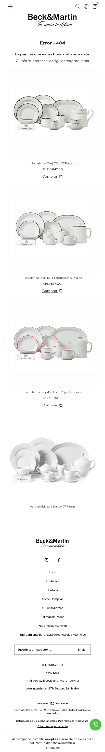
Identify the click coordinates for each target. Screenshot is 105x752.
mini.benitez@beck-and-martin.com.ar (53, 680)
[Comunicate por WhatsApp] (95, 724)
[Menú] (11, 6)
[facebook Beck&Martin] (59, 560)
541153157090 (52, 665)
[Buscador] (77, 6)
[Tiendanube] (53, 704)
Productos (52, 581)
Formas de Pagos (52, 617)
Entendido (53, 747)
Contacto (52, 590)
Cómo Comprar (52, 599)
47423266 (52, 672)
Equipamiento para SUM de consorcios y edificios (52, 634)
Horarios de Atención (52, 625)
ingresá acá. (82, 721)
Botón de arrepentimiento (52, 726)
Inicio (52, 572)
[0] (93, 7)
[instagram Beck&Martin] (46, 560)
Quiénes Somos (52, 608)
